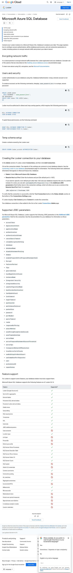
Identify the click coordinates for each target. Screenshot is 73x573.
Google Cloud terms (30, 561)
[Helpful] (67, 14)
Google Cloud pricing (8, 544)
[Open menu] (3, 2)
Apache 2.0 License (23, 527)
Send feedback (64, 19)
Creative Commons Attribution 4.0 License (50, 526)
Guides (35, 14)
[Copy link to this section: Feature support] (20, 374)
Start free (66, 7)
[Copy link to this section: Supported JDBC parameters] (32, 210)
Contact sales (6, 550)
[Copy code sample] (68, 90)
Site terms (20, 561)
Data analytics (21, 14)
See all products (6, 541)
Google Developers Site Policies (47, 527)
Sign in (69, 2)
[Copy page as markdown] (9, 22)
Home (3, 14)
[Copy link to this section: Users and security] (22, 73)
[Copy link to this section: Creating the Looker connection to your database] (52, 158)
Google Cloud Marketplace (9, 547)
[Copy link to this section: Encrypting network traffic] (29, 56)
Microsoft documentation (41, 66)
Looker (8, 8)
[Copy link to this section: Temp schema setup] (23, 138)
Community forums (25, 541)
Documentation (11, 14)
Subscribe (31, 564)
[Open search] (48, 2)
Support (22, 544)
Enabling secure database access (37, 63)
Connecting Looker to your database (13, 168)
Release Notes (24, 547)
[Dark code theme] (65, 90)
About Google (6, 561)
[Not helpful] (69, 14)
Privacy (13, 561)
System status (24, 550)
